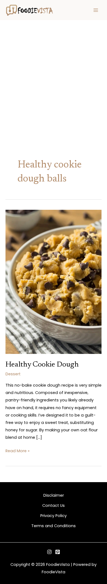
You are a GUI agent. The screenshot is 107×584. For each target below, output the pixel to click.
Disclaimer (53, 495)
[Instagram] (49, 551)
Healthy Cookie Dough (42, 364)
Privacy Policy (53, 515)
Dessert (13, 374)
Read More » (17, 450)
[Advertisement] (53, 76)
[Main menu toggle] (96, 10)
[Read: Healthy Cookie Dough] (53, 281)
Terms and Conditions (53, 526)
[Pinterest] (57, 551)
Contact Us (53, 505)
